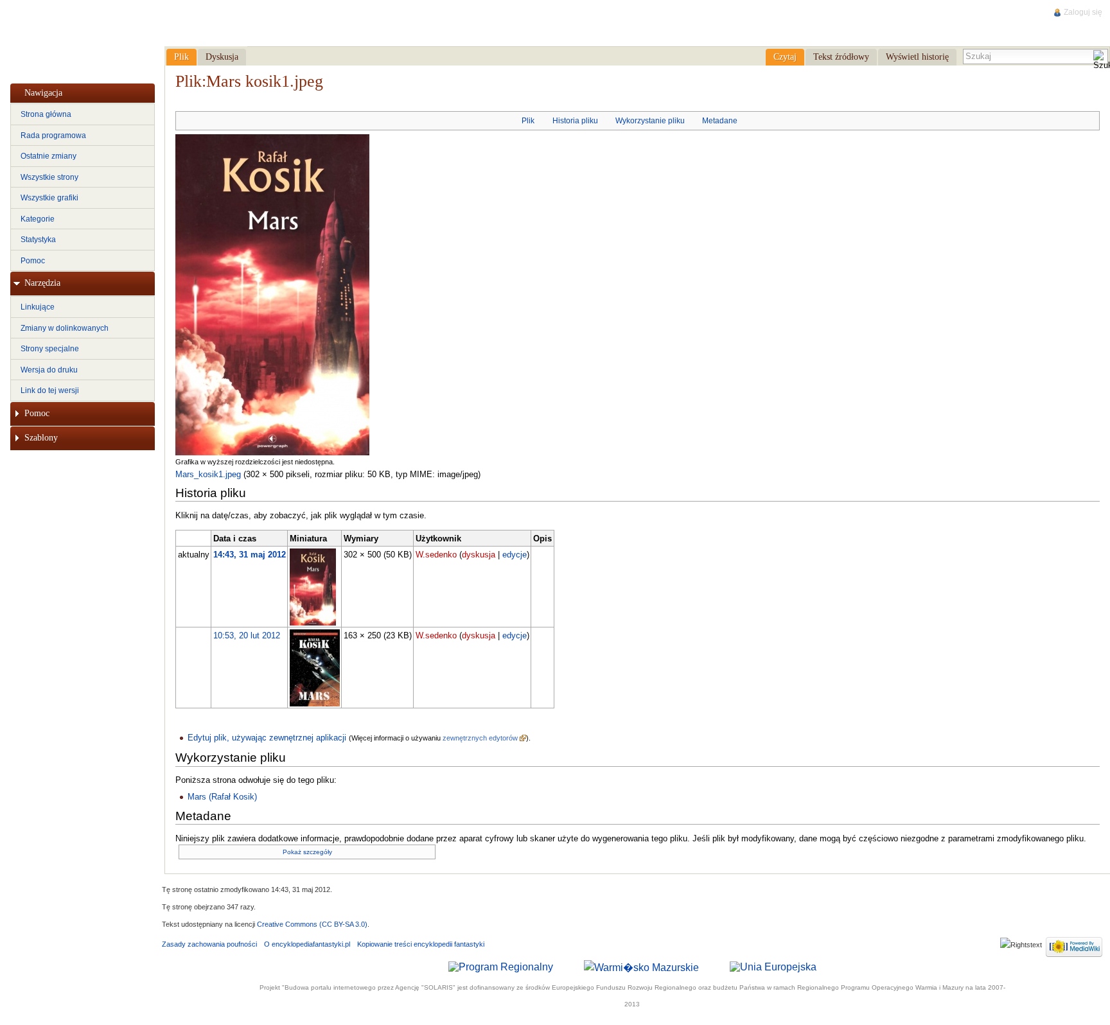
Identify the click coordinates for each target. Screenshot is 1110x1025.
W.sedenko (436, 554)
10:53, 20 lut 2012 (246, 635)
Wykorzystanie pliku (650, 120)
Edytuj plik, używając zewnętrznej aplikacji (267, 737)
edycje (514, 554)
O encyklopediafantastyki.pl (307, 944)
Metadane (719, 120)
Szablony (41, 437)
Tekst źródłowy (841, 57)
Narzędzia (42, 283)
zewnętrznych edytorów (480, 738)
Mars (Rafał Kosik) (222, 797)
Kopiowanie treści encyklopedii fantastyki (420, 944)
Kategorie (38, 219)
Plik (528, 120)
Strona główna (46, 114)
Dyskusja (222, 57)
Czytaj (785, 57)
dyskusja (478, 554)
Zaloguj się (1083, 12)
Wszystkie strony (49, 177)
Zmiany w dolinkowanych (65, 328)
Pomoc (33, 260)
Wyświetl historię (917, 57)
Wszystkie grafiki (49, 197)
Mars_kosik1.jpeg (208, 474)
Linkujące (38, 306)
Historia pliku (575, 120)
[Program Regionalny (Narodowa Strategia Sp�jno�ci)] (500, 966)
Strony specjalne (50, 348)
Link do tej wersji (50, 390)
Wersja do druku (49, 369)
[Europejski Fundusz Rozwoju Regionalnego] (773, 966)
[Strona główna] (81, 39)
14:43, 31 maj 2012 (249, 554)
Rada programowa (53, 135)
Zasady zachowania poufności (209, 944)
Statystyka (38, 239)
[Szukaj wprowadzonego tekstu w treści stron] (1100, 60)
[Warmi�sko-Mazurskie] (641, 966)
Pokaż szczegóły (307, 851)
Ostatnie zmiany (48, 156)
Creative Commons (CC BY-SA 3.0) (312, 924)
